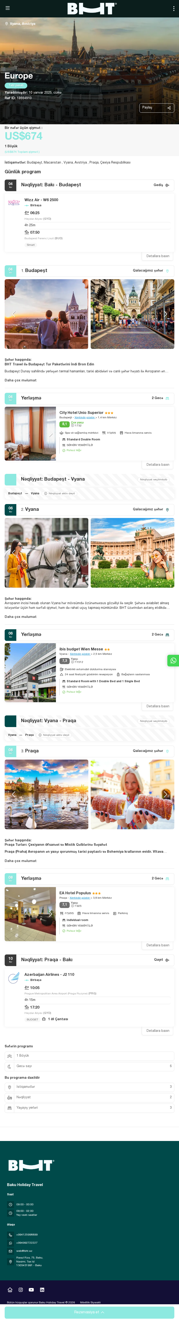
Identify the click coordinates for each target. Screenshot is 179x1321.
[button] (14, 314)
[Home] (10, 1290)
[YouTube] (31, 1290)
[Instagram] (21, 1290)
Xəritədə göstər (85, 417)
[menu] (174, 8)
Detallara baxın (158, 256)
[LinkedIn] (42, 1290)
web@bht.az (24, 1251)
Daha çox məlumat (21, 380)
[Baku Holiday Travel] (31, 1165)
